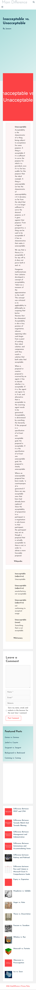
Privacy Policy (25, 986)
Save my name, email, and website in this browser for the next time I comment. (18, 710)
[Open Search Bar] (33, 2)
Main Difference (14, 2)
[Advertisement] (18, 49)
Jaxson (8, 29)
